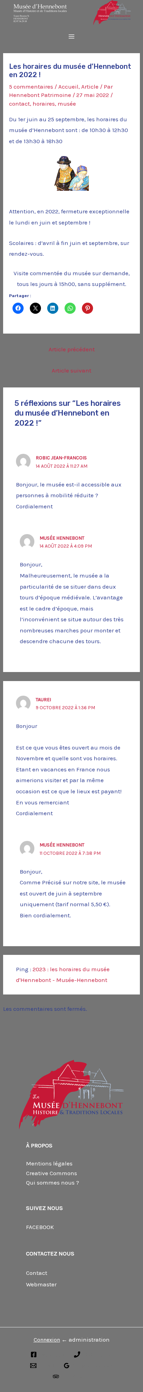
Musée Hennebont (62, 538)
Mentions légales (49, 1163)
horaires (44, 103)
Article (90, 86)
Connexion (47, 1339)
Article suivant (71, 370)
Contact (36, 1272)
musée (67, 103)
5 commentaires (31, 86)
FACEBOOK (40, 1226)
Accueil (68, 86)
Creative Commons (51, 1173)
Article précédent (72, 349)
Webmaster (41, 1284)
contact (19, 103)
